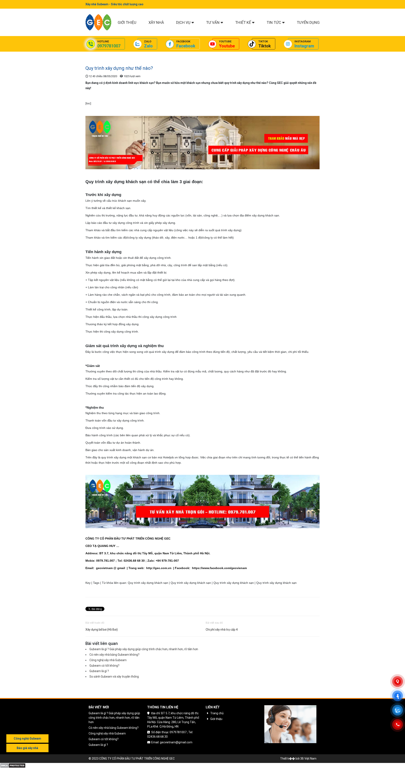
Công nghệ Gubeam (27, 738)
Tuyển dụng (308, 22)
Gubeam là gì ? (99, 671)
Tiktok (264, 45)
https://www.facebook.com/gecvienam (219, 568)
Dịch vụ (183, 22)
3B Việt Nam (308, 758)
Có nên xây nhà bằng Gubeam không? (114, 654)
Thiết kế (243, 22)
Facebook (185, 45)
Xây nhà (156, 22)
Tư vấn (213, 22)
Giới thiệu (216, 719)
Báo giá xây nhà (27, 748)
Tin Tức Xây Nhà (112, 54)
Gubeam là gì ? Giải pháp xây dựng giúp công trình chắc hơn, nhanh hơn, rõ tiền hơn (143, 649)
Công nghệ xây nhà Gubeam (108, 660)
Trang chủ (92, 54)
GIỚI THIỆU (127, 22)
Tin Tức (274, 22)
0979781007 (108, 45)
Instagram (304, 45)
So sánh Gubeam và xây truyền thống (114, 676)
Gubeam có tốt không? (104, 665)
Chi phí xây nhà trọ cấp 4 (222, 629)
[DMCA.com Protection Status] (13, 765)
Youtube (227, 45)
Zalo (148, 45)
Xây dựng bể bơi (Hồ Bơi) (101, 629)
